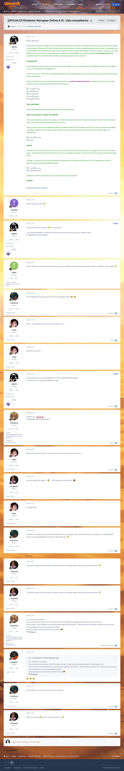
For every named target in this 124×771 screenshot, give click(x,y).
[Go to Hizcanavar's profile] (14, 416)
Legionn (13, 26)
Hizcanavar (111, 193)
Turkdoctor (14, 303)
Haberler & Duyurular (34, 26)
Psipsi (14, 330)
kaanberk (111, 645)
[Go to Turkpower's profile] (14, 479)
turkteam (14, 210)
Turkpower (14, 486)
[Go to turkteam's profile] (14, 203)
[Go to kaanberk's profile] (14, 655)
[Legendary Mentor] (8, 66)
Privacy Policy (17, 768)
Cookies (41, 768)
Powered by (111, 768)
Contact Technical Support (30, 768)
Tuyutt (14, 272)
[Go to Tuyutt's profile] (14, 265)
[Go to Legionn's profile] (9, 26)
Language (8, 768)
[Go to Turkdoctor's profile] (14, 296)
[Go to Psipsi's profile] (14, 323)
